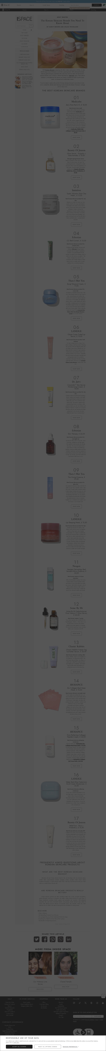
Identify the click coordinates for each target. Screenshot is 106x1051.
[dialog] (53, 1043)
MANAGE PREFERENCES (70, 1046)
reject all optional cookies (47, 1046)
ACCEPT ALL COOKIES (19, 1046)
